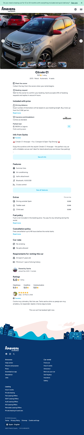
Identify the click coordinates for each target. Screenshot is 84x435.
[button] (81, 2)
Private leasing (10, 393)
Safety (46, 381)
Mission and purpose (12, 366)
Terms (7, 420)
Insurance (47, 378)
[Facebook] (6, 354)
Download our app (11, 372)
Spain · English (14, 424)
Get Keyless (48, 375)
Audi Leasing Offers (11, 402)
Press (7, 369)
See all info (42, 157)
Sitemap (24, 420)
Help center (9, 363)
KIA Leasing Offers (11, 405)
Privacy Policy (15, 420)
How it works (48, 366)
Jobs (6, 378)
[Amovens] (8, 9)
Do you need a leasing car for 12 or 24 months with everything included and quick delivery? (40, 3)
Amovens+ (47, 369)
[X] (13, 354)
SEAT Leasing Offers (12, 399)
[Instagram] (10, 354)
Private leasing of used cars (14, 410)
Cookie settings (34, 420)
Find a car (47, 363)
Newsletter (9, 375)
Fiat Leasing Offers (11, 396)
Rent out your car (49, 372)
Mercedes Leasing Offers (13, 408)
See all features (42, 190)
